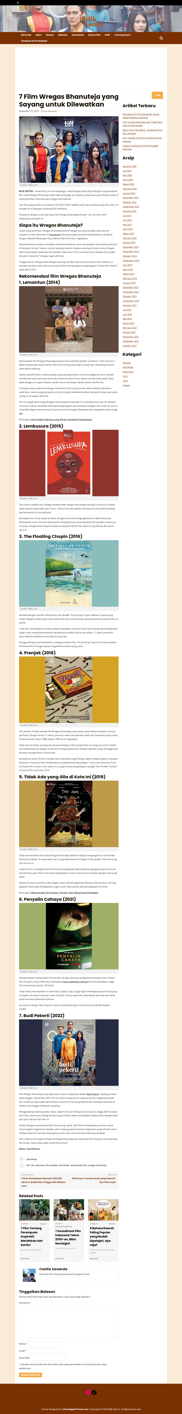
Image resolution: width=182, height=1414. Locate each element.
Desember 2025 (131, 197)
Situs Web (24, 1357)
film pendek (52, 1165)
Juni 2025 (127, 220)
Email (22, 1350)
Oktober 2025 (130, 202)
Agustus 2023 (129, 305)
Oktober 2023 (130, 296)
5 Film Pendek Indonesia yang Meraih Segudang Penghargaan (61, 419)
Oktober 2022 (130, 345)
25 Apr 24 (24, 1224)
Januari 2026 (129, 193)
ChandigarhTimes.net (75, 1409)
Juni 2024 (127, 265)
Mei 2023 (127, 318)
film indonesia (38, 1165)
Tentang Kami (122, 34)
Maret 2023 (128, 323)
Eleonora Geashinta (63, 1226)
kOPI (107, 34)
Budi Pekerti (93, 1094)
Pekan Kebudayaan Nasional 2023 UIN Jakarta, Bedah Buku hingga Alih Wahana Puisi (43, 1182)
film (28, 1165)
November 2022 (131, 341)
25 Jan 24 (58, 1224)
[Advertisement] (91, 71)
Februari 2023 (130, 327)
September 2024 (131, 260)
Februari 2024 (130, 278)
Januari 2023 (129, 332)
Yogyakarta (54, 234)
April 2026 (128, 179)
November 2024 (131, 251)
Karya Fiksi (94, 34)
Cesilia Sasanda (48, 111)
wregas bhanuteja (97, 1165)
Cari (157, 95)
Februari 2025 (130, 238)
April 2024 (128, 269)
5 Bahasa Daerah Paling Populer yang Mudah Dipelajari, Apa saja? (102, 1236)
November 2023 (131, 292)
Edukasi (62, 34)
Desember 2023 (131, 287)
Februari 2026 (130, 188)
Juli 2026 (127, 170)
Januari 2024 (129, 282)
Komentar (25, 1302)
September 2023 (131, 300)
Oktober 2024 (130, 256)
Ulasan (50, 34)
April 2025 (128, 229)
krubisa (43, 1224)
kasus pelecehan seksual (75, 981)
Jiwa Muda (77, 34)
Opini (38, 34)
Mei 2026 (127, 175)
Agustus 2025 (129, 211)
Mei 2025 (127, 224)
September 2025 (131, 206)
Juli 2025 (127, 215)
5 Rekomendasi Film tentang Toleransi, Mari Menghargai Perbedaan (64, 892)
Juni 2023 (127, 314)
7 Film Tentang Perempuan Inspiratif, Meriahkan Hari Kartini (32, 1236)
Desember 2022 (131, 336)
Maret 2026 (128, 184)
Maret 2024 (128, 273)
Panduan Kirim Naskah (34, 40)
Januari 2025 (129, 242)
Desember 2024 (131, 247)
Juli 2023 (127, 309)
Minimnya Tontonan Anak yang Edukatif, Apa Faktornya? (94, 1180)
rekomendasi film (78, 1165)
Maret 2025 (128, 233)
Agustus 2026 (129, 166)
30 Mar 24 (94, 1224)
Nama (23, 1343)
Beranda (26, 34)
